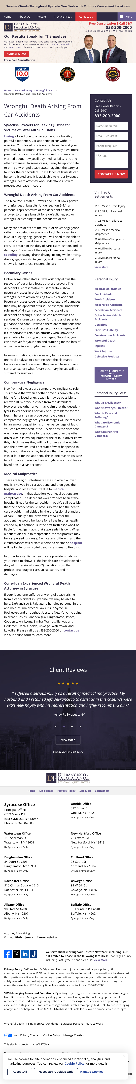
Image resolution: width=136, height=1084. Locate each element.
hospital (76, 543)
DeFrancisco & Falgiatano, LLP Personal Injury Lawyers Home (22, 27)
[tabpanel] (22, 74)
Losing (9, 136)
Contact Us (86, 16)
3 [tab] (72, 726)
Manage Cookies (73, 1035)
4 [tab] (80, 726)
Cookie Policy (51, 1035)
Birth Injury (23, 937)
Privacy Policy (66, 791)
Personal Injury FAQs (111, 393)
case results (15, 47)
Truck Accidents (105, 299)
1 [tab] (55, 726)
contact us (71, 630)
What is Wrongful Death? (111, 408)
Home (7, 16)
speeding (11, 255)
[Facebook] (8, 954)
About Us (24, 16)
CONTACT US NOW (16, 53)
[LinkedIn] (25, 954)
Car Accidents (103, 294)
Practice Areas (63, 16)
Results (42, 16)
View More (101, 267)
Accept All (20, 1071)
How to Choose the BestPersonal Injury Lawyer (111, 374)
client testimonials (60, 44)
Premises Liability (106, 330)
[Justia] (33, 954)
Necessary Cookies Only (56, 1071)
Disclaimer (46, 791)
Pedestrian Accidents (108, 310)
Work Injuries (103, 351)
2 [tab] (64, 726)
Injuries (100, 346)
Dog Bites (101, 324)
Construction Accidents (110, 335)
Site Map (85, 791)
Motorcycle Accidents (109, 305)
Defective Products (107, 356)
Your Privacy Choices (27, 1035)
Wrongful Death (105, 340)
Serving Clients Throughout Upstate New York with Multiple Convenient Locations (68, 6)
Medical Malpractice (108, 289)
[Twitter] (16, 954)
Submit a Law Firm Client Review (68, 751)
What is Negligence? (108, 402)
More (129, 16)
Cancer (41, 937)
